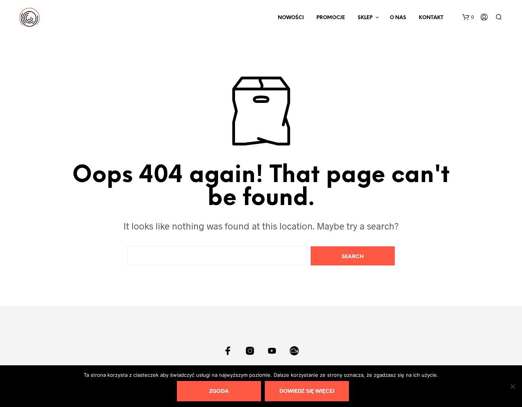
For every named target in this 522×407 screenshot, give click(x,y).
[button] (468, 17)
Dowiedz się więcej (306, 391)
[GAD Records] (227, 350)
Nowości (291, 17)
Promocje (330, 17)
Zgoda (219, 391)
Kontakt (431, 17)
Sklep (365, 17)
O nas (398, 17)
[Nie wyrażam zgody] (512, 386)
